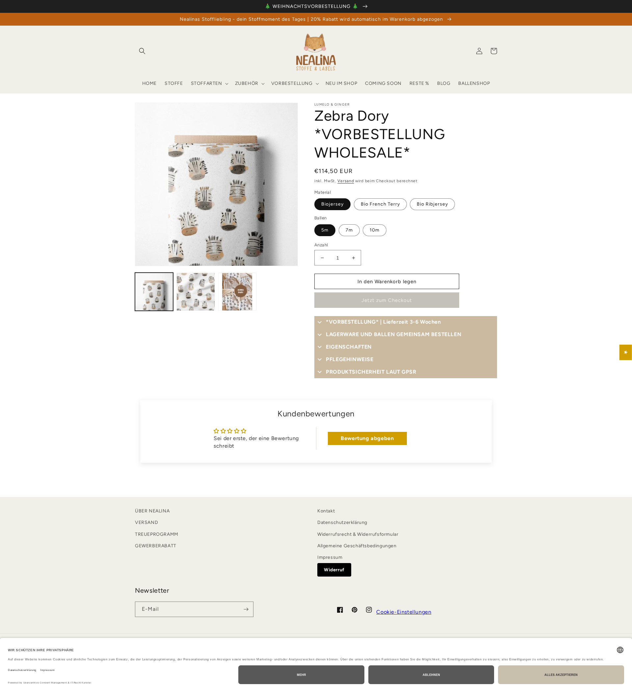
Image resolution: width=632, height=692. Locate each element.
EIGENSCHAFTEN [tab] (349, 347)
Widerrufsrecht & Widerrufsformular (357, 534)
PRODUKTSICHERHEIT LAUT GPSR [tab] (371, 372)
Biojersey (332, 204)
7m (349, 230)
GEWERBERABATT (155, 546)
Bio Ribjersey (432, 204)
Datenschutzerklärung (342, 522)
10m (375, 230)
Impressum (329, 557)
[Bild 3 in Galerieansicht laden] (237, 292)
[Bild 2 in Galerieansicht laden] (195, 292)
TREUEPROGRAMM (156, 534)
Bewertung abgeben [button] (367, 438)
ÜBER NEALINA (152, 511)
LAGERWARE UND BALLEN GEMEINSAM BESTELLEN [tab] (393, 334)
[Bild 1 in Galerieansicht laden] (154, 292)
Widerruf (334, 570)
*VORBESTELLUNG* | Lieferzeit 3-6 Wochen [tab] (383, 322)
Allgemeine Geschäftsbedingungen (357, 546)
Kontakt (326, 511)
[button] (142, 51)
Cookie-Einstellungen (403, 612)
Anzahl (321, 244)
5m (325, 230)
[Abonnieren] (246, 609)
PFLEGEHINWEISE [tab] (349, 359)
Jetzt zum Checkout (386, 300)
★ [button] (626, 352)
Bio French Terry (380, 204)
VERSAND (146, 522)
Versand (345, 181)
